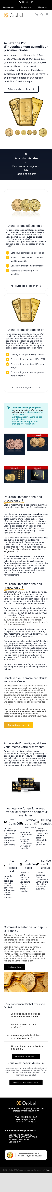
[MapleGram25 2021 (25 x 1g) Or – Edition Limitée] (14, 467)
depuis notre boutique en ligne (30, 942)
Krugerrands (10, 551)
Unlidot (46, 1170)
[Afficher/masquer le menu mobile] (47, 14)
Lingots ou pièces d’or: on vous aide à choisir (27, 411)
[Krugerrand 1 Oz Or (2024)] (37, 435)
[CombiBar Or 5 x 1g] (37, 467)
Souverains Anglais (32, 549)
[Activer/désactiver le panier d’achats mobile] (36, 14)
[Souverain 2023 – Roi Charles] (14, 435)
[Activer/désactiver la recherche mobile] (42, 14)
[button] (6, 444)
